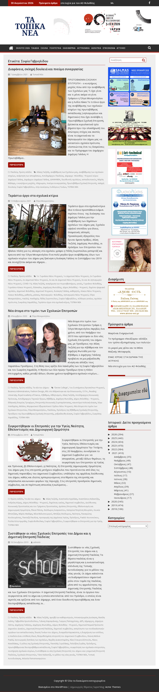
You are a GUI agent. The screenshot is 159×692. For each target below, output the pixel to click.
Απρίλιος (119, 486)
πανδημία (34, 298)
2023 (114, 445)
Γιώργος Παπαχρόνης (68, 621)
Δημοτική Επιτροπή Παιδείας (39, 628)
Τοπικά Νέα (38, 74)
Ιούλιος (118, 475)
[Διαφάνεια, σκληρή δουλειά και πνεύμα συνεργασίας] (37, 79)
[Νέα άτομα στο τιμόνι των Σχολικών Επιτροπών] (37, 321)
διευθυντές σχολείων (71, 179)
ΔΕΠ (81, 621)
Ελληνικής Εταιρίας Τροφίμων (21, 402)
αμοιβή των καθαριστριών (61, 617)
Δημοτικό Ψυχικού (44, 291)
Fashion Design (37, 391)
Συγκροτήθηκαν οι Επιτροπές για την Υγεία (82, 521)
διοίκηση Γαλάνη (61, 291)
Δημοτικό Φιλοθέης (25, 291)
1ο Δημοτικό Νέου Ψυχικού (76, 276)
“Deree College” (61, 387)
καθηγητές (74, 291)
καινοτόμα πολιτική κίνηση (84, 402)
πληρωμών (40, 183)
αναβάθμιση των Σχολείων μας (64, 172)
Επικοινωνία (109, 48)
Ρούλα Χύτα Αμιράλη (17, 521)
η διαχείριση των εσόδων (91, 632)
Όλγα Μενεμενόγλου (45, 201)
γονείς (79, 283)
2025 (114, 438)
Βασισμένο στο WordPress (53, 686)
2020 (114, 501)
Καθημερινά (69, 48)
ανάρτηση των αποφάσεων (28, 176)
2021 (114, 453)
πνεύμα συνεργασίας (56, 183)
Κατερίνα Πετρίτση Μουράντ (79, 510)
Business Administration (18, 391)
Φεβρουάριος (121, 494)
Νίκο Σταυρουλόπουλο (80, 640)
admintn (37, 542)
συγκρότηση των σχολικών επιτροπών (87, 647)
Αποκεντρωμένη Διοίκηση (85, 617)
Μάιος (117, 482)
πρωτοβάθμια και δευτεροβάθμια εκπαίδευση (29, 647)
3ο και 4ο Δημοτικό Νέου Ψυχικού (64, 280)
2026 (114, 434)
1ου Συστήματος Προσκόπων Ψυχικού (86, 387)
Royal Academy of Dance (29, 395)
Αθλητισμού (55, 395)
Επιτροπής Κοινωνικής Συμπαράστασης (53, 402)
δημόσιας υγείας (56, 502)
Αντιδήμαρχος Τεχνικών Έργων (31, 399)
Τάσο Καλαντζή (44, 654)
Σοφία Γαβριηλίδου (25, 187)
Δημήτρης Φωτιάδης (52, 287)
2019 (114, 505)
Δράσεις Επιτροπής (68, 506)
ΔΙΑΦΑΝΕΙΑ (55, 179)
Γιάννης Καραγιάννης (48, 621)
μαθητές (28, 295)
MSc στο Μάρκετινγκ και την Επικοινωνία (63, 391)
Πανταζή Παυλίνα (30, 517)
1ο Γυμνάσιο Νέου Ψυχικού (49, 276)
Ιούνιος (118, 479)
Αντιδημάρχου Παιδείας (53, 176)
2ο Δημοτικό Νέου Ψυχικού (35, 280)
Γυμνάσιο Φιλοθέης (92, 283)
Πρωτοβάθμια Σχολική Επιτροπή (81, 183)
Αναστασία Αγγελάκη (68, 499)
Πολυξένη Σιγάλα (77, 643)
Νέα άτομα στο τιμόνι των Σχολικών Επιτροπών (42, 311)
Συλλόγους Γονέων (58, 187)
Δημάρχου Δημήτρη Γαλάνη (36, 179)
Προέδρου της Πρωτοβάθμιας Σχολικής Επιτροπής (31, 413)
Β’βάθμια (51, 399)
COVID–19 (27, 283)
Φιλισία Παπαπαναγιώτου (34, 658)
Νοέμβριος (120, 460)
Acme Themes (113, 686)
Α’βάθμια (45, 395)
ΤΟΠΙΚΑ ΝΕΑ (73, 187)
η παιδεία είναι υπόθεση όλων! (22, 636)
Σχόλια (44, 48)
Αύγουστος (120, 471)
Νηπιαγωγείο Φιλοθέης (51, 295)
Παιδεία (35, 48)
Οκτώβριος (120, 464)
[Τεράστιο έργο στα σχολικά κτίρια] (37, 206)
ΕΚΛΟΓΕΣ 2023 (23, 48)
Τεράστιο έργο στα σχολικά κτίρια (33, 196)
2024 (114, 441)
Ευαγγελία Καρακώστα (69, 632)
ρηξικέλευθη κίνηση (64, 413)
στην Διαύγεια (42, 187)
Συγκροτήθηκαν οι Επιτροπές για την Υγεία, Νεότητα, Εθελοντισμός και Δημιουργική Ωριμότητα (46, 427)
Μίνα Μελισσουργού (43, 514)
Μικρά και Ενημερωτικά (99, 3)
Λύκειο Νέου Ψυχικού (90, 291)
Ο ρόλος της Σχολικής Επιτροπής (34, 643)
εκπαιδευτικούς (89, 179)
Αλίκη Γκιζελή (38, 283)
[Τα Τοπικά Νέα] (11, 48)
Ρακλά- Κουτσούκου (89, 517)
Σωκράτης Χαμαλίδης (27, 302)
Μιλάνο (22, 406)
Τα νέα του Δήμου (41, 387)
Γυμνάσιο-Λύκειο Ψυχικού (20, 287)
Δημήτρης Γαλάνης (23, 625)
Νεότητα (76, 514)
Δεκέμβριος (120, 456)
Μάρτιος (118, 490)
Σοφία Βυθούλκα (35, 521)
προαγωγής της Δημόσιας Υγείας (53, 517)
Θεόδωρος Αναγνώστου (54, 510)
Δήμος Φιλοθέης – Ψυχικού (75, 287)
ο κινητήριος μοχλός (25, 183)
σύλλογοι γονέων (85, 298)
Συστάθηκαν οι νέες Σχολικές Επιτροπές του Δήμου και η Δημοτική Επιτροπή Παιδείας (49, 535)
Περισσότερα (16, 165)
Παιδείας (51, 410)
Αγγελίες (121, 48)
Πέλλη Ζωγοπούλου (49, 298)
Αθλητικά (96, 48)
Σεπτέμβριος (121, 467)
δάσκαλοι (37, 287)
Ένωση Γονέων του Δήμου (46, 632)
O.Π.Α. (85, 391)
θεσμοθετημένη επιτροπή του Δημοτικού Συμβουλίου (61, 636)
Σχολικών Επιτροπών (26, 654)
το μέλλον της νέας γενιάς (63, 654)
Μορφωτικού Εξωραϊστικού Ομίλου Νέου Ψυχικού (50, 406)
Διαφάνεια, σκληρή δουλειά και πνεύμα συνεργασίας (45, 69)
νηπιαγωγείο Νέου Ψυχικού (76, 295)
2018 (114, 508)
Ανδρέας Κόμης (15, 502)
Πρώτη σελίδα (25, 172)
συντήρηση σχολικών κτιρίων (21, 651)
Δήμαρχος (89, 621)
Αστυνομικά (83, 48)
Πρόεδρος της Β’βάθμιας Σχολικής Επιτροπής (77, 410)
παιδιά (25, 298)
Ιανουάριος (120, 497)
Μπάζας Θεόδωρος (62, 514)
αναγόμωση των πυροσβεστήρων (60, 283)
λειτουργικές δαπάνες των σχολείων (31, 640)
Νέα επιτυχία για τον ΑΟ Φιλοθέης (127, 366)
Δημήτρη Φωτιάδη (64, 399)
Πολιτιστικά (55, 48)
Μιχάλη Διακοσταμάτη (58, 640)
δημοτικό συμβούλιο (74, 502)
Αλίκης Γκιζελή (43, 172)
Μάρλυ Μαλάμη (25, 514)
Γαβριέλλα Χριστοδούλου (26, 621)
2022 (114, 449)
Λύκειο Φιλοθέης (15, 295)
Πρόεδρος (74, 517)
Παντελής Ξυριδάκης (59, 643)
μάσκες (36, 295)
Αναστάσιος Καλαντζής (89, 499)
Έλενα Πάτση (37, 510)
